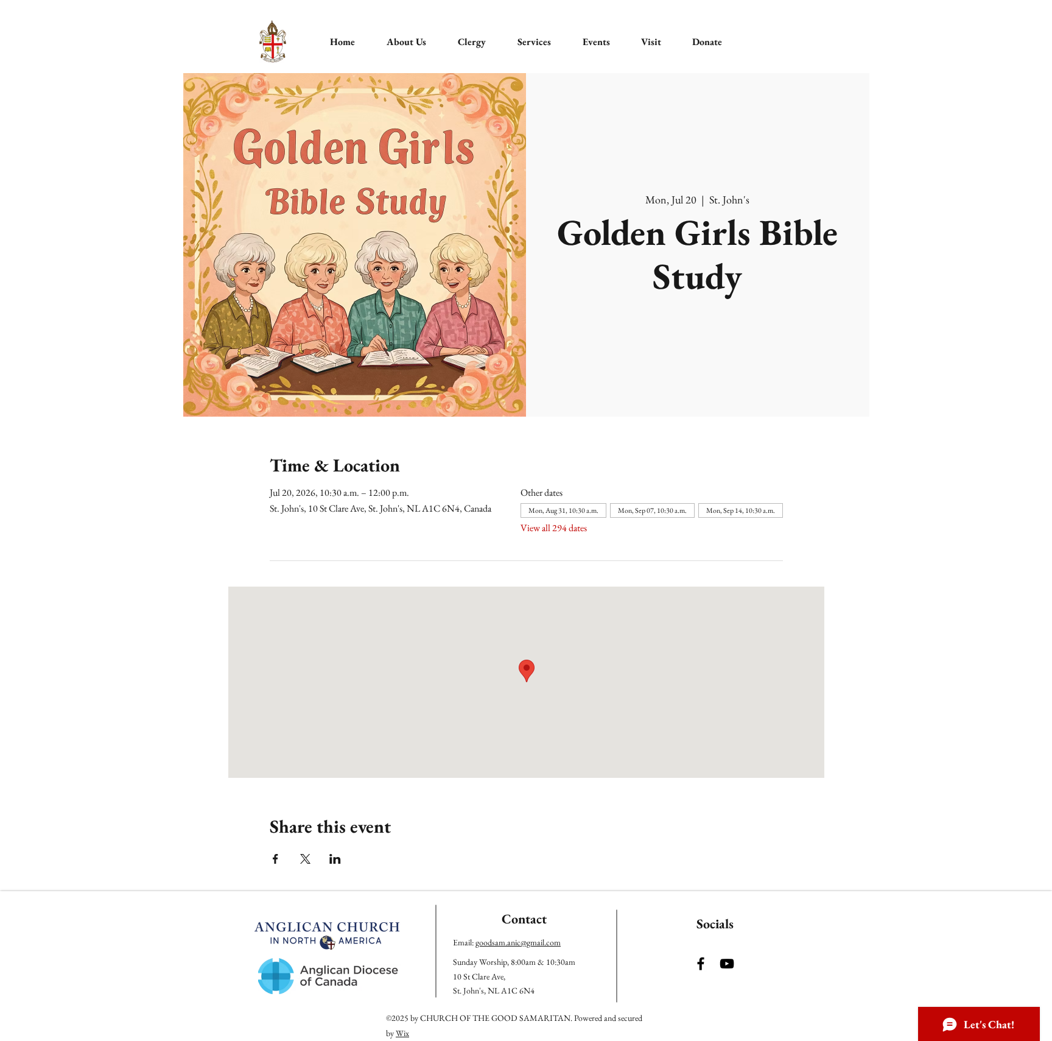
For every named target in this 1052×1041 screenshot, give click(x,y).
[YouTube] (726, 963)
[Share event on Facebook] (275, 859)
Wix (402, 1033)
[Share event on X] (305, 859)
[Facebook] (700, 963)
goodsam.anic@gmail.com (518, 942)
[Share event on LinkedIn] (335, 859)
